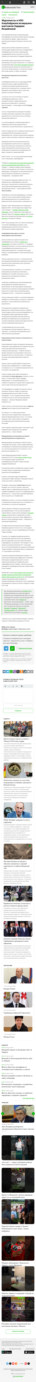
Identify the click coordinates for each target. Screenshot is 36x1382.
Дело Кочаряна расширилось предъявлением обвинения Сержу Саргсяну (18, 1127)
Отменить (18, 711)
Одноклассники (9, 610)
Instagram (14, 608)
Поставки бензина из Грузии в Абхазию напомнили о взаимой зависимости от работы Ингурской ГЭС (16, 864)
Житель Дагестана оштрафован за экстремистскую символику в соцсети (16, 1068)
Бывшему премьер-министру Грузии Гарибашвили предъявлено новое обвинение (17, 940)
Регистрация (18, 705)
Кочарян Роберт (9, 989)
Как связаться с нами (15, 1348)
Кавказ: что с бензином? (11, 12)
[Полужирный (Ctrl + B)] (5, 686)
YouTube (24, 612)
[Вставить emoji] (22, 686)
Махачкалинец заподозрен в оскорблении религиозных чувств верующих (17, 1085)
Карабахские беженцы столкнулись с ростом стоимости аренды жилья (17, 904)
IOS (30, 591)
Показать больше (18, 1331)
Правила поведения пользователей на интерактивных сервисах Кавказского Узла (18, 1369)
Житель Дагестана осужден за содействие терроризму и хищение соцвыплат (17, 1094)
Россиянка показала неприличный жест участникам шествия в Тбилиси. (16, 1325)
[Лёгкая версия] (10, 2)
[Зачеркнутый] (17, 686)
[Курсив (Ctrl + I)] (9, 686)
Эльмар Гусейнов (19, 214)
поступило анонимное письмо (23, 65)
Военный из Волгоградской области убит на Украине (17, 1059)
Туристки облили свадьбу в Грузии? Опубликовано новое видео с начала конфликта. (15, 1228)
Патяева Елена (9, 1037)
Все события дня (28, 1098)
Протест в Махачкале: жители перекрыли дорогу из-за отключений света (17, 1196)
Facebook (7, 608)
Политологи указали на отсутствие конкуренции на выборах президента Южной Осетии (17, 782)
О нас (3, 1348)
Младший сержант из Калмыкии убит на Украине (17, 1051)
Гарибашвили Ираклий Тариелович (17, 1013)
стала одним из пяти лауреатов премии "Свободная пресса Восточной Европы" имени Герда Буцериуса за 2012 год (17, 575)
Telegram (22, 600)
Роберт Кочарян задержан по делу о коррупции (17, 821)
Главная (4, 14)
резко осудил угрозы (24, 457)
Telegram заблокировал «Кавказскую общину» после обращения (15, 1264)
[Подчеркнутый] (13, 686)
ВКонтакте (22, 608)
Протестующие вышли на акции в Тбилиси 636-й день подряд (16, 740)
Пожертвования (30, 1348)
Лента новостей (12, 14)
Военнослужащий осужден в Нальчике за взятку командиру (17, 1076)
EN (6, 2)
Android (25, 591)
